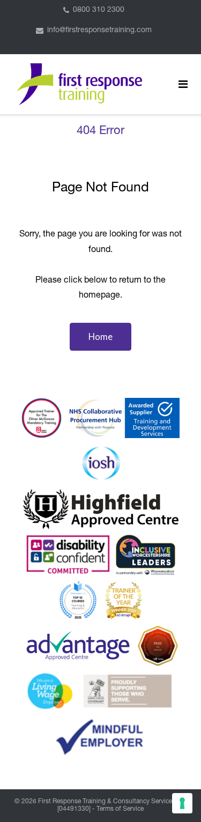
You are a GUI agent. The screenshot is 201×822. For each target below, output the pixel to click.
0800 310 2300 (98, 10)
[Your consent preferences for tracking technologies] (182, 803)
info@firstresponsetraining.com (99, 30)
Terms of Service (120, 809)
